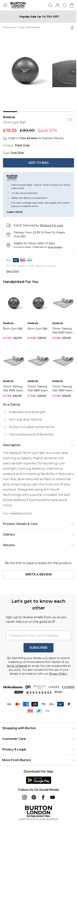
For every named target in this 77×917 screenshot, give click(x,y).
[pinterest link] (32, 795)
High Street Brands (30, 27)
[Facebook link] (42, 795)
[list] (37, 70)
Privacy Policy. (37, 672)
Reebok (9, 114)
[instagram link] (23, 795)
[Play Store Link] (37, 778)
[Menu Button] (5, 5)
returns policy (55, 244)
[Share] (69, 27)
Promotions (9, 27)
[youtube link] (51, 795)
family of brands (34, 660)
